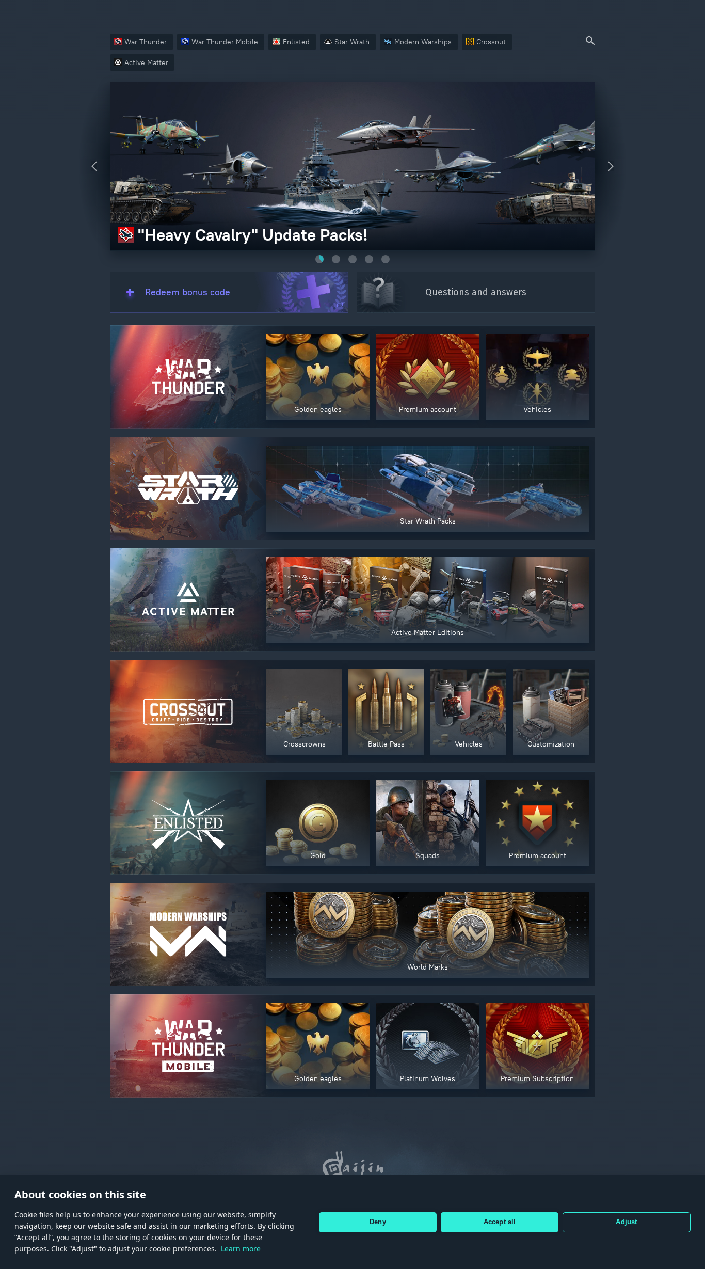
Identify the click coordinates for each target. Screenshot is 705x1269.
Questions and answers (475, 292)
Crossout (491, 41)
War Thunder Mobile (224, 41)
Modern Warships (423, 41)
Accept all (500, 1222)
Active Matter (146, 62)
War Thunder (145, 41)
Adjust (626, 1222)
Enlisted (296, 41)
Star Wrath (352, 41)
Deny (378, 1222)
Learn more (241, 1249)
